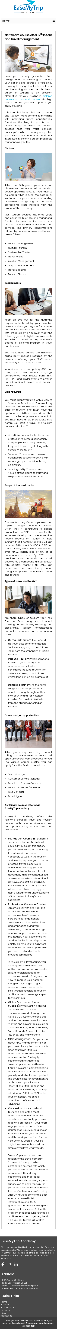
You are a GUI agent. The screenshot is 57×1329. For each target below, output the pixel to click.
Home (6, 20)
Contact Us (6, 1316)
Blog (3, 1313)
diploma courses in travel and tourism (28, 97)
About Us (5, 1310)
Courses (5, 1304)
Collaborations (8, 1307)
